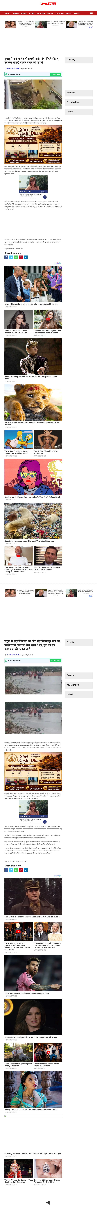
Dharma (68, 13)
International (40, 13)
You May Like (72, 102)
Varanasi (24, 13)
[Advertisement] (48, 42)
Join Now (56, 74)
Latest (69, 111)
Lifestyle (76, 13)
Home (7, 13)
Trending (70, 59)
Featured (70, 92)
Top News (16, 13)
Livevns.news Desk (13, 68)
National (31, 13)
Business (50, 13)
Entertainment (59, 13)
